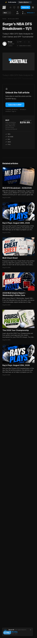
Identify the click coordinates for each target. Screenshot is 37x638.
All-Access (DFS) (13, 18)
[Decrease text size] (25, 41)
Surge (10, 42)
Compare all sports (11, 109)
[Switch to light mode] (10, 7)
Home (4, 18)
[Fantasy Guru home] (4, 7)
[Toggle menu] (33, 7)
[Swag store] (14, 7)
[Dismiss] (30, 630)
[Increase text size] (29, 42)
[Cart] (18, 7)
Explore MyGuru (24, 2)
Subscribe (25, 7)
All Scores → (31, 12)
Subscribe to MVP (14, 105)
